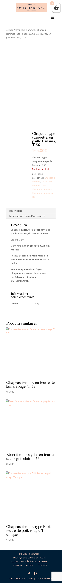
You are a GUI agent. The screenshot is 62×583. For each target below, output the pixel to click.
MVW (50, 578)
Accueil (9, 29)
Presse (30, 565)
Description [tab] (16, 210)
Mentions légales (29, 553)
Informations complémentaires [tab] (27, 215)
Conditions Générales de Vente (29, 561)
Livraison (17, 565)
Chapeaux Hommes (25, 29)
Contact (42, 565)
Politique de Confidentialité (29, 557)
